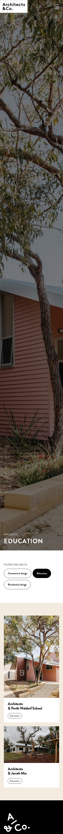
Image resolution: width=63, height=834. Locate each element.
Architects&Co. (13, 6)
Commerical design (17, 573)
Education (42, 573)
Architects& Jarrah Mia (17, 771)
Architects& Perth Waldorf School (25, 706)
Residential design (17, 585)
